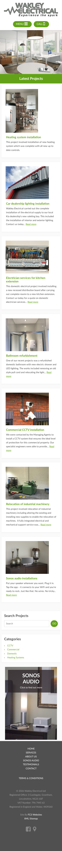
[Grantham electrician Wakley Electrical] (31, 10)
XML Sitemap (31, 819)
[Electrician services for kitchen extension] (31, 257)
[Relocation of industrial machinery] (31, 483)
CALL (40, 24)
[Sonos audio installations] (31, 557)
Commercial (13, 649)
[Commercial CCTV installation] (31, 409)
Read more (31, 224)
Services (31, 753)
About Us (31, 756)
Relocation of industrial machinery (27, 504)
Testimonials (31, 764)
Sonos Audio (31, 760)
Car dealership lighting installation (27, 203)
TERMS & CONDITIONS (31, 778)
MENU (20, 24)
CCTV (10, 645)
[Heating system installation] (31, 111)
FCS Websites (35, 815)
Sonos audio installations (21, 578)
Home (31, 749)
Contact (31, 768)
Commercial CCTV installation (25, 429)
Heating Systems (15, 657)
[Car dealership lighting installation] (31, 182)
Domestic (12, 653)
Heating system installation (23, 137)
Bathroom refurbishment (21, 355)
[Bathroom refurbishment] (31, 334)
